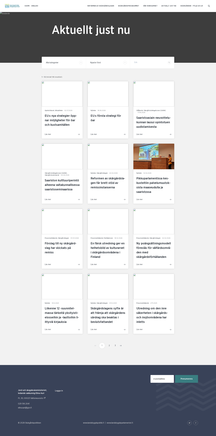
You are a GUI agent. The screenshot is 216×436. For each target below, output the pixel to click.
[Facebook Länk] (196, 423)
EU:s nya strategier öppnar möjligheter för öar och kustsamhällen (61, 120)
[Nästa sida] (120, 345)
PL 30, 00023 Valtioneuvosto (32, 398)
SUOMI (27, 6)
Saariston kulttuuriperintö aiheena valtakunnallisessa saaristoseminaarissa (62, 185)
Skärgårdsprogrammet (128, 6)
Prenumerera (186, 379)
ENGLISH (35, 6)
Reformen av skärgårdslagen (101, 6)
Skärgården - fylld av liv (191, 6)
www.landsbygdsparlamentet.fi (120, 423)
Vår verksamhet (150, 6)
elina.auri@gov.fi (25, 408)
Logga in (59, 391)
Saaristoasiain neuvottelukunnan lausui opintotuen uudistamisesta (153, 122)
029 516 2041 (24, 404)
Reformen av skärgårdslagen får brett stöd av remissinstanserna (108, 183)
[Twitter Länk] (189, 423)
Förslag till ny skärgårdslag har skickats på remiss (60, 248)
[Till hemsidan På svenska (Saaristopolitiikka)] (12, 6)
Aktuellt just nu (168, 6)
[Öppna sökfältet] (209, 6)
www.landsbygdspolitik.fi (93, 423)
